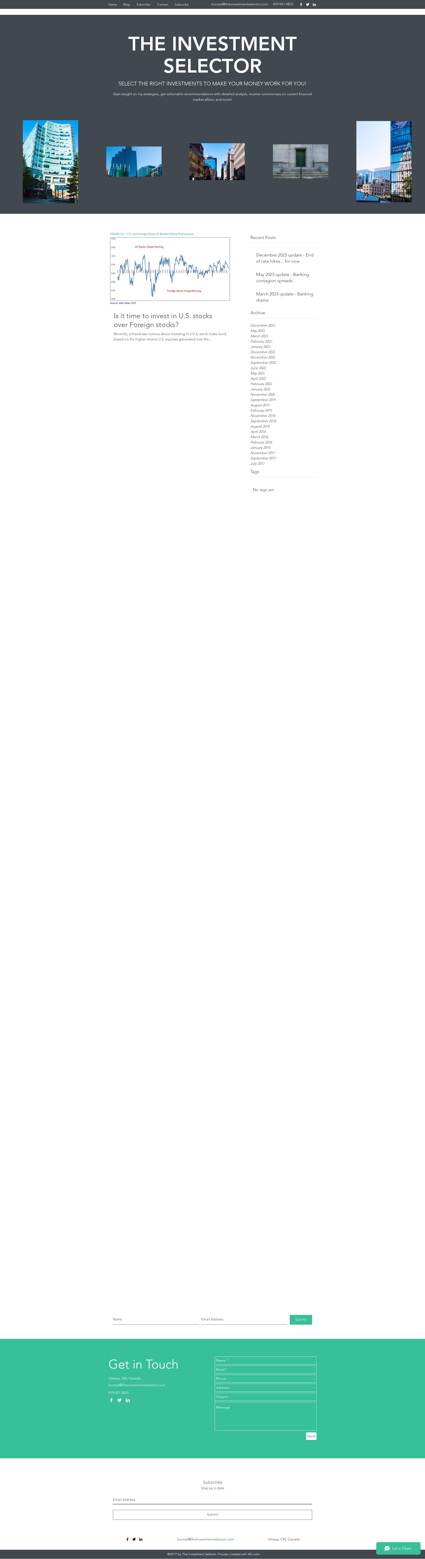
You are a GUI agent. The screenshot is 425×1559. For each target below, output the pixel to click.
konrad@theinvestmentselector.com (239, 4)
